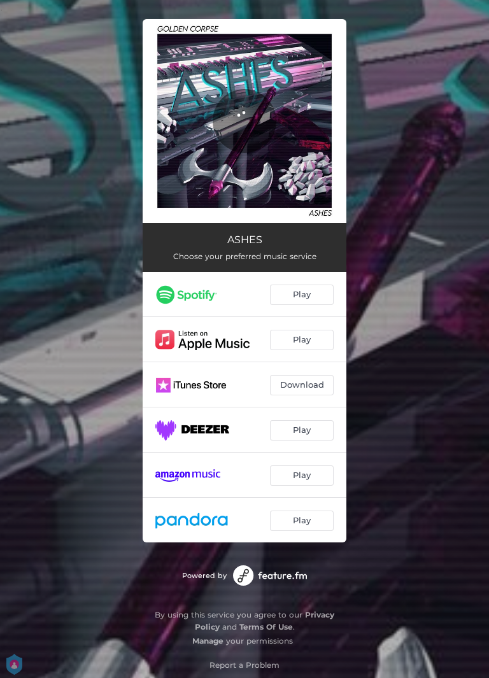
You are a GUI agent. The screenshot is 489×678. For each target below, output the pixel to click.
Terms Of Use (266, 627)
